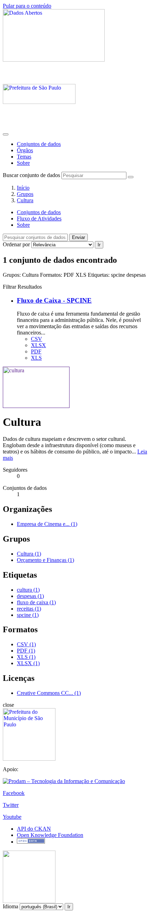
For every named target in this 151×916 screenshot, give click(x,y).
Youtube (12, 817)
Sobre (23, 163)
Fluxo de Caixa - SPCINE (54, 300)
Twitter (11, 805)
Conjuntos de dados (39, 144)
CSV (36, 339)
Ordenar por (16, 244)
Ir (99, 244)
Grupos (25, 194)
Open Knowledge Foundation (50, 835)
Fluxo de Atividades (39, 218)
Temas (24, 157)
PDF (36, 351)
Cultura (25, 200)
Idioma (10, 906)
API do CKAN (34, 829)
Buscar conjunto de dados (31, 175)
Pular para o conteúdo (27, 6)
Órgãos (25, 150)
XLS (36, 358)
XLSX (38, 345)
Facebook (14, 793)
